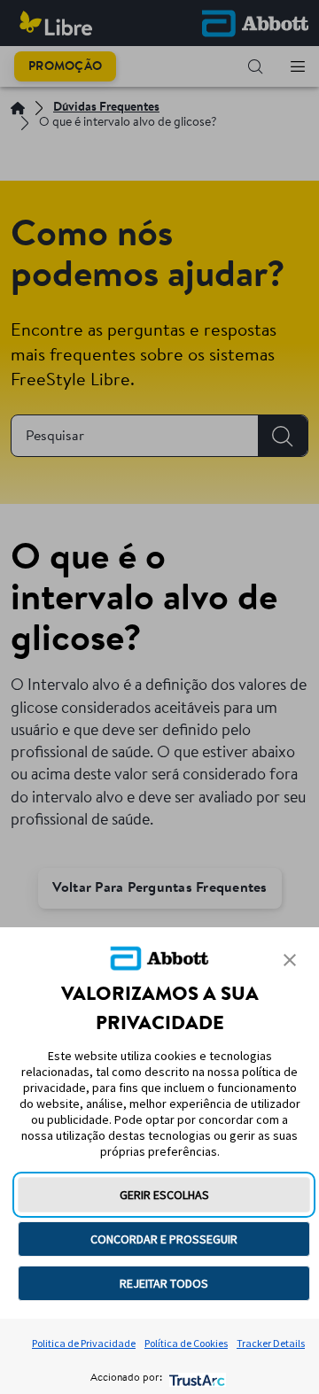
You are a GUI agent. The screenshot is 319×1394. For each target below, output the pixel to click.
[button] (290, 960)
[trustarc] (195, 1378)
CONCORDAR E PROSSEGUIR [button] (163, 1239)
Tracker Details (271, 1343)
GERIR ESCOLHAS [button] (164, 1195)
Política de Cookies (186, 1343)
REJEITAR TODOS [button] (164, 1283)
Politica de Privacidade (84, 1343)
